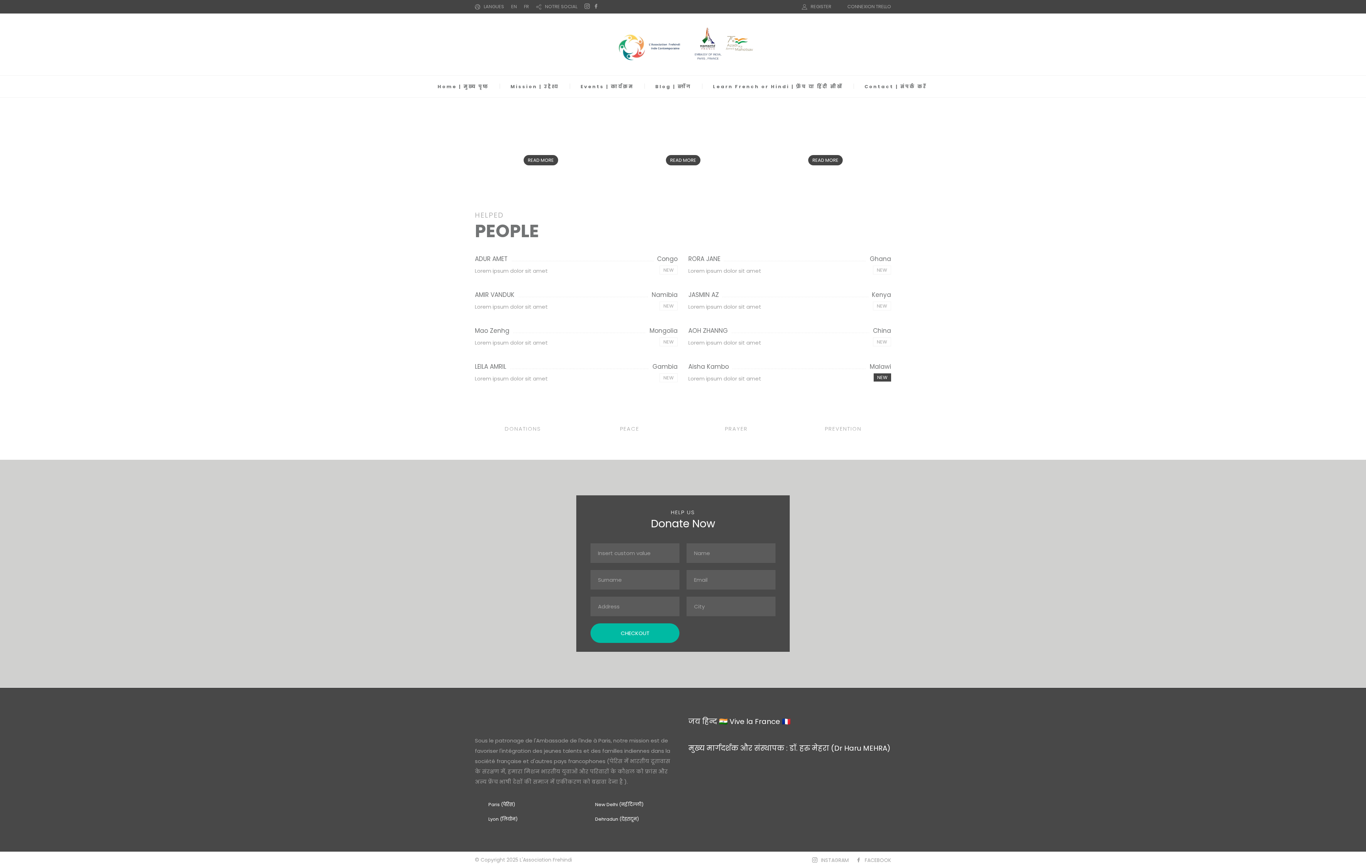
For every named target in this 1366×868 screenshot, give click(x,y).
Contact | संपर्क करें (895, 86)
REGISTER (821, 6)
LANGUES (494, 6)
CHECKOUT (635, 633)
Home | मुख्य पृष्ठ (463, 86)
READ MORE (541, 160)
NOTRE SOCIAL (561, 6)
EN (514, 6)
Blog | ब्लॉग (673, 86)
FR (526, 6)
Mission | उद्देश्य (534, 86)
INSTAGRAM (835, 860)
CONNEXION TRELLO (869, 6)
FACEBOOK (878, 860)
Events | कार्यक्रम (607, 86)
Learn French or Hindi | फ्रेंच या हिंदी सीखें (778, 86)
